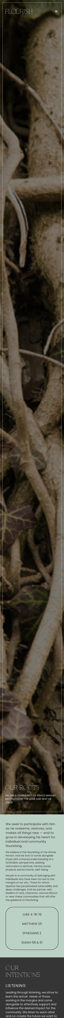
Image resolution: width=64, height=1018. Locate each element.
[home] (18, 11)
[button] (56, 11)
